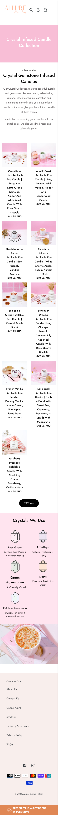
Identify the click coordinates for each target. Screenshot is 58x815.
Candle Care (13, 707)
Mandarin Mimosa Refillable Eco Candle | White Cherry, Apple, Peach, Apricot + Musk (43, 261)
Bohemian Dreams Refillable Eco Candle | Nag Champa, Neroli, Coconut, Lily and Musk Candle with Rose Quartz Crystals (43, 331)
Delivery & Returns (17, 726)
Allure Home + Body (33, 794)
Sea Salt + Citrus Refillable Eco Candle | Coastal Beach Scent (14, 319)
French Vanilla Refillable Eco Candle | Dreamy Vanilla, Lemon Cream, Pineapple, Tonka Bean (14, 401)
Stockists (11, 717)
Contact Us (12, 698)
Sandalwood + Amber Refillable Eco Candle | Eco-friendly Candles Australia (14, 261)
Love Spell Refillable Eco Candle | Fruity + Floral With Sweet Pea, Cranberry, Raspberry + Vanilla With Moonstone (43, 405)
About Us (11, 689)
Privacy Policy (14, 735)
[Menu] (52, 9)
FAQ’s (9, 744)
